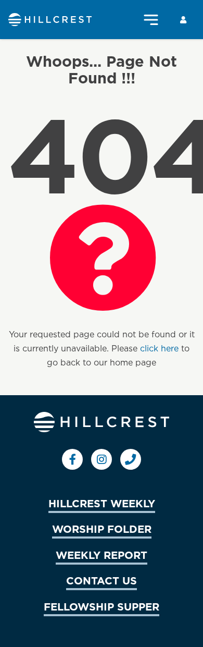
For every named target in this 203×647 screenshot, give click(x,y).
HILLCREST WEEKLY (101, 503)
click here (159, 348)
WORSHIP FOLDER (101, 528)
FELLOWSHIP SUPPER (101, 606)
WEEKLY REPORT (101, 554)
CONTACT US (101, 580)
